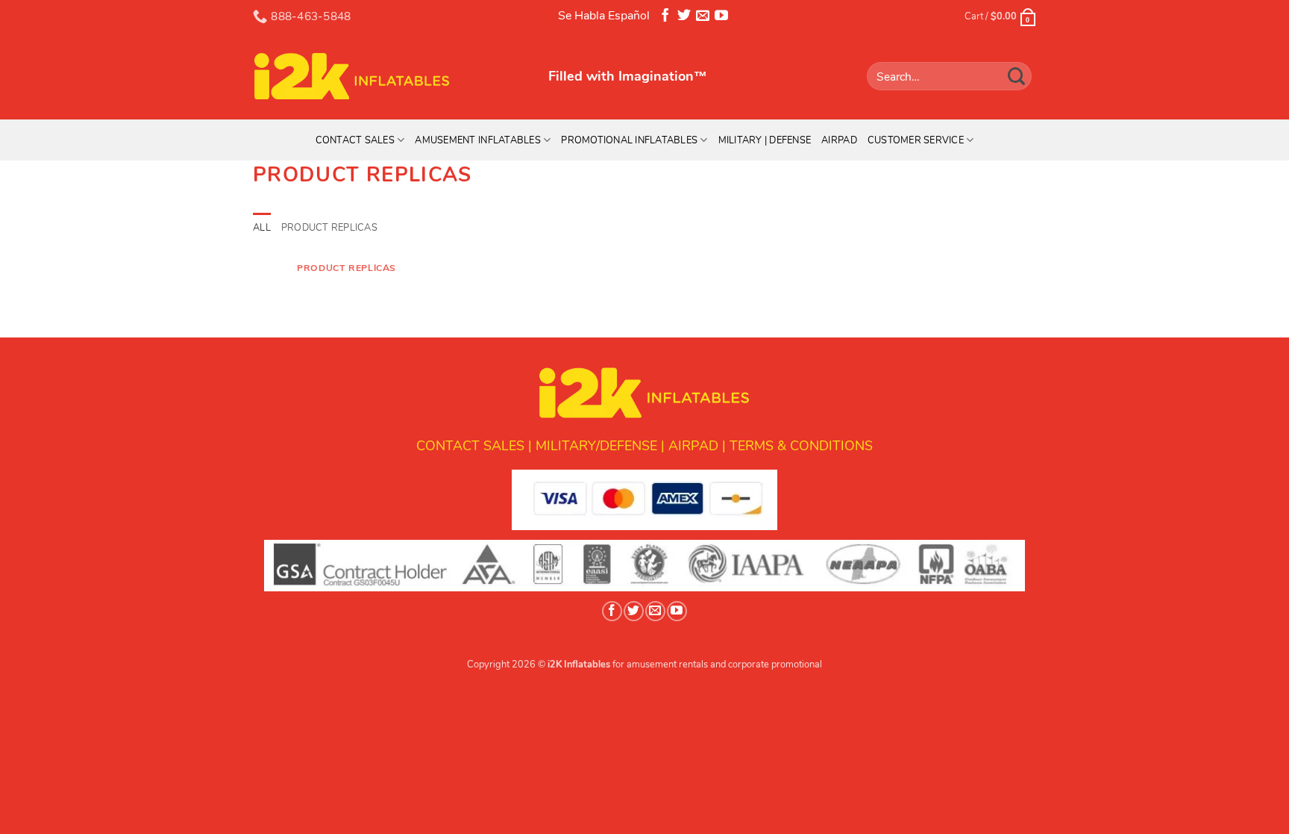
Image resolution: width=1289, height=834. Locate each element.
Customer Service (916, 140)
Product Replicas (329, 227)
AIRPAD (693, 446)
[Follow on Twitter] (684, 18)
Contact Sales (355, 140)
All (262, 227)
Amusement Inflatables (477, 140)
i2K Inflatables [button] (579, 664)
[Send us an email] (702, 18)
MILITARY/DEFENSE (596, 446)
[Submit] (1016, 75)
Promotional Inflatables (629, 140)
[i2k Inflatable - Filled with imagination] (389, 76)
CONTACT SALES (470, 446)
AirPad (839, 140)
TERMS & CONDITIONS (801, 446)
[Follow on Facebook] (665, 18)
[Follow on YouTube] (721, 18)
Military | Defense (765, 140)
